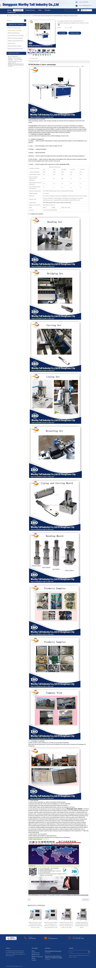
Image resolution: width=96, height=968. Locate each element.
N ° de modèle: (32, 58)
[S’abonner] (88, 952)
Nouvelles (47, 10)
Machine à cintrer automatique (14, 30)
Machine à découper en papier (14, 45)
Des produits (18, 10)
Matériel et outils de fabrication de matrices (17, 40)
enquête (63, 33)
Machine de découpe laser (14, 32)
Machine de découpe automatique (15, 38)
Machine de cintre (36, 954)
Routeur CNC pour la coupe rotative (16, 35)
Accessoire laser (11, 43)
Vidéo (39, 10)
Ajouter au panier (74, 33)
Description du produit (34, 61)
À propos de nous (30, 10)
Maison (9, 10)
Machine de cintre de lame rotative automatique (17, 48)
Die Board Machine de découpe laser (53, 951)
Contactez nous (11, 12)
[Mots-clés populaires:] (78, 10)
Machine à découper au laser (14, 27)
